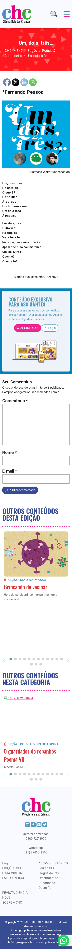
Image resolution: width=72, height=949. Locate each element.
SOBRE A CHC (12, 902)
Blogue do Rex (48, 873)
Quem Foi (45, 888)
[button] (63, 940)
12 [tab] (61, 659)
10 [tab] (52, 659)
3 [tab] (20, 659)
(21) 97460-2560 (36, 852)
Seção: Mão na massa (27, 580)
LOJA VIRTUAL (13, 873)
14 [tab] (36, 664)
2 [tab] (15, 659)
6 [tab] (34, 659)
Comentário (15, 400)
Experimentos (48, 878)
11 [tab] (57, 659)
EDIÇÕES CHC (12, 868)
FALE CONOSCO (13, 878)
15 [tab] (41, 664)
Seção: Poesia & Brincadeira (33, 744)
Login (51, 328)
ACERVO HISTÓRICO (53, 863)
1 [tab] (11, 659)
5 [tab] (29, 659)
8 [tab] (43, 659)
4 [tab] (24, 659)
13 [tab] (31, 664)
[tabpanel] (36, 566)
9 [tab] (48, 659)
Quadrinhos (46, 883)
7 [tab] (38, 659)
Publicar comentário (21, 490)
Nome (9, 452)
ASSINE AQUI (29, 328)
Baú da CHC (46, 868)
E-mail (9, 471)
